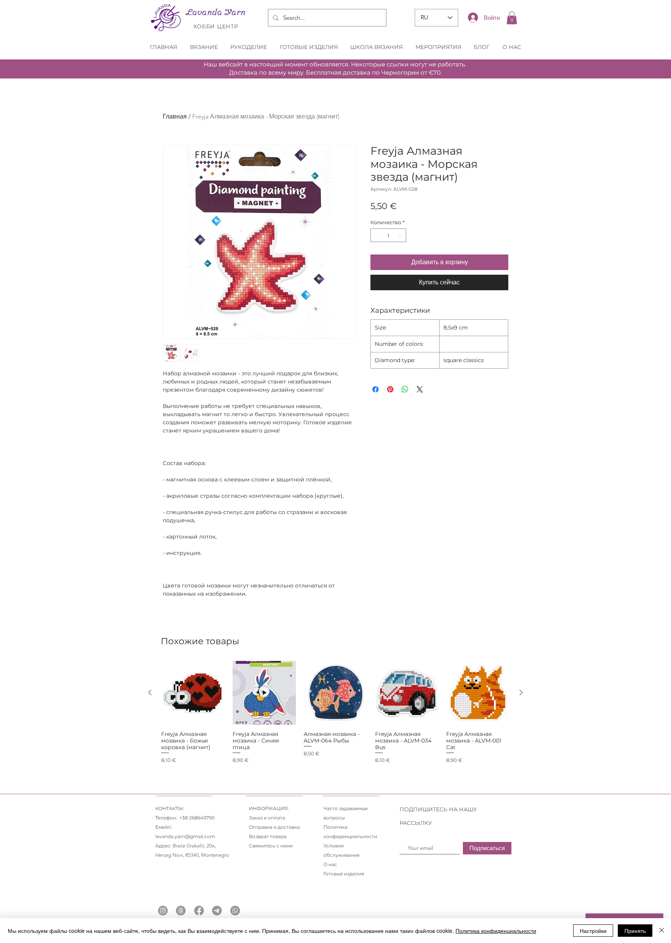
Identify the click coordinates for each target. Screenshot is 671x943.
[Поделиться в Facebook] (375, 389)
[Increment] (400, 235)
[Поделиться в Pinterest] (390, 389)
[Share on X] (419, 389)
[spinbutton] (388, 235)
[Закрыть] (661, 930)
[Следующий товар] (521, 692)
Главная (175, 116)
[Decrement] (376, 235)
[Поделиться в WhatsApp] (405, 389)
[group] (335, 713)
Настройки (593, 930)
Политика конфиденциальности (495, 930)
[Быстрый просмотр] (193, 693)
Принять (635, 930)
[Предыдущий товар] (150, 692)
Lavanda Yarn (215, 12)
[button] (511, 17)
